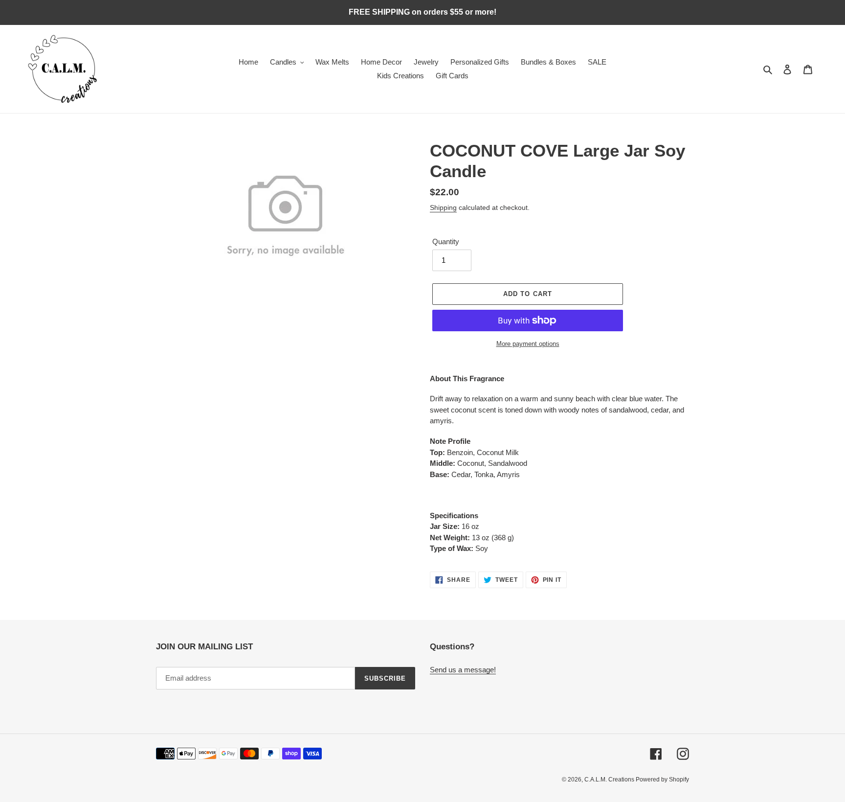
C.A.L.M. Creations (610, 779)
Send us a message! (463, 669)
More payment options (527, 343)
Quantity (445, 241)
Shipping (443, 207)
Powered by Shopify (662, 779)
